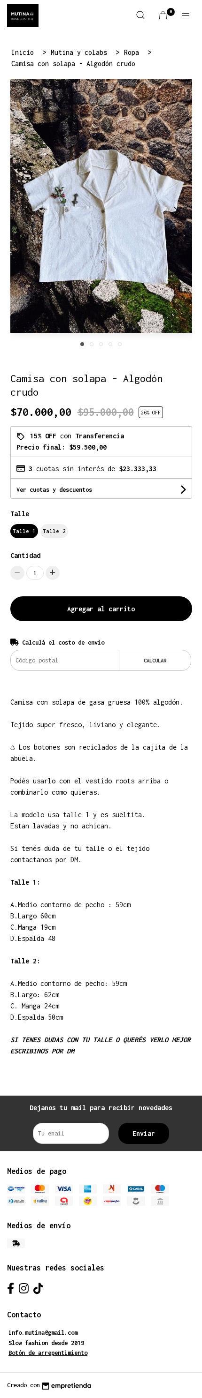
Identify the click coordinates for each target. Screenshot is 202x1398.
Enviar (143, 1133)
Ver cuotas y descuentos (54, 489)
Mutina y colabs (81, 52)
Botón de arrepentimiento (47, 1352)
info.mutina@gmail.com (43, 1332)
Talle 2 (54, 531)
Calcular (155, 660)
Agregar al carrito (101, 609)
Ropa (133, 52)
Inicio (24, 52)
